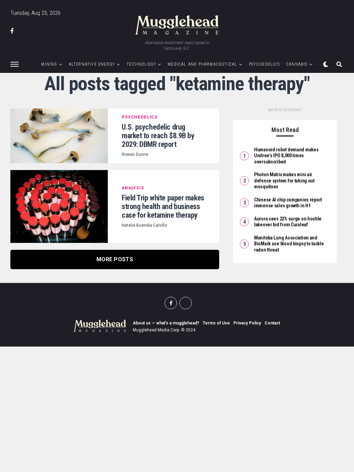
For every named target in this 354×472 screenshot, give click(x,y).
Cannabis (297, 64)
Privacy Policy (247, 323)
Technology (141, 64)
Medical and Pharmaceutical (202, 64)
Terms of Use (216, 323)
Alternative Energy (92, 64)
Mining (49, 64)
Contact (272, 323)
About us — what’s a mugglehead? (166, 323)
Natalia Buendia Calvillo (144, 225)
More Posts (114, 259)
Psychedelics (264, 64)
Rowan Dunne (135, 154)
